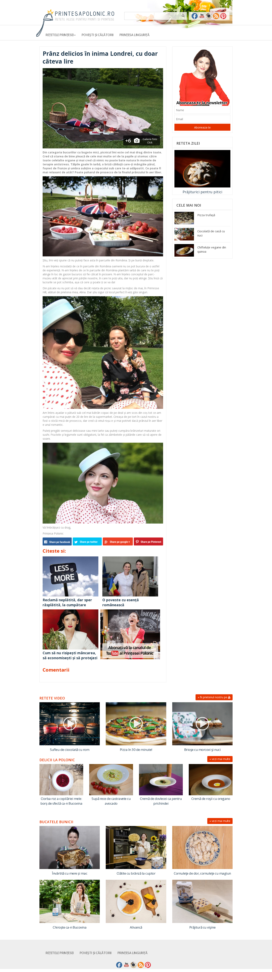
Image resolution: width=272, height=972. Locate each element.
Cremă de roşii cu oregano (210, 798)
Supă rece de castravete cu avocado (111, 801)
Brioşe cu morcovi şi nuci (202, 749)
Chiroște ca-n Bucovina (69, 927)
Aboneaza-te (202, 127)
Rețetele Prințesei (60, 953)
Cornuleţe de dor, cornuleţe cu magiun (202, 873)
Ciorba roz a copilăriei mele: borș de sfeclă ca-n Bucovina (61, 801)
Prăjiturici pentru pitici (202, 191)
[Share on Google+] (118, 541)
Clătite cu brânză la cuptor (136, 873)
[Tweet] (88, 541)
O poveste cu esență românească (120, 602)
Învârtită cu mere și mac (69, 873)
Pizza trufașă (206, 215)
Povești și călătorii (97, 35)
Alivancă (136, 927)
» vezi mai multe (219, 759)
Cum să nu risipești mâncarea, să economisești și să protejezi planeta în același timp (70, 657)
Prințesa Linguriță (134, 35)
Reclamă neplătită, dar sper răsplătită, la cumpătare (67, 602)
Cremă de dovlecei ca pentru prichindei (161, 801)
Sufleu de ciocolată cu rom (69, 749)
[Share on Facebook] (58, 541)
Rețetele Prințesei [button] (60, 35)
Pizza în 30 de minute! (136, 749)
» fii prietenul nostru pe (213, 697)
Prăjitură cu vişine (202, 927)
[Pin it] (148, 541)
